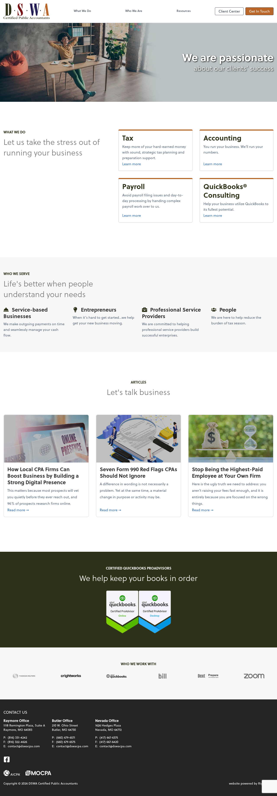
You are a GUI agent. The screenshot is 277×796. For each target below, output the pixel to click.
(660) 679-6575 (65, 741)
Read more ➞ (46, 509)
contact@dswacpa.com (24, 746)
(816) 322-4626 (17, 741)
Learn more (155, 163)
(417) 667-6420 (108, 741)
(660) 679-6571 (65, 737)
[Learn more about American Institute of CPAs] (11, 773)
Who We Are (133, 10)
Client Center (229, 11)
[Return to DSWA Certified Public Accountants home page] (26, 11)
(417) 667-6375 (109, 737)
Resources (184, 10)
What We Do (82, 10)
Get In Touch (259, 11)
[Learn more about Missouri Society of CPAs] (38, 773)
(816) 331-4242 (17, 737)
